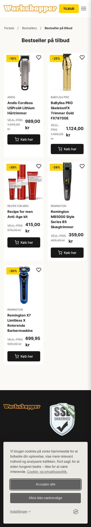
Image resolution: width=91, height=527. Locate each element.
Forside (9, 28)
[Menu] (83, 8)
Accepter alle (45, 484)
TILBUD (68, 8)
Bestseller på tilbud (58, 28)
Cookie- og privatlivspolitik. (47, 471)
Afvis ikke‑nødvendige (45, 498)
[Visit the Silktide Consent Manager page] (76, 512)
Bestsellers (29, 28)
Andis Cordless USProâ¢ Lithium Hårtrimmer (21, 108)
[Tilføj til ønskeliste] (38, 58)
